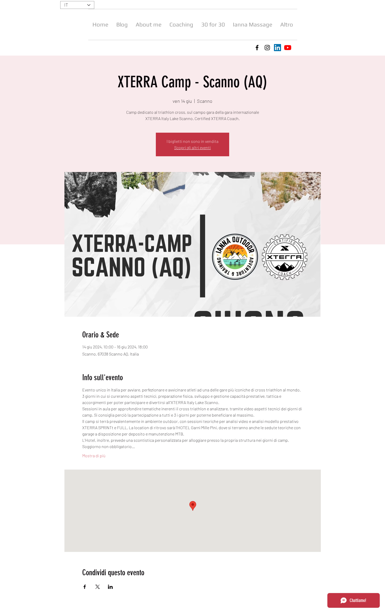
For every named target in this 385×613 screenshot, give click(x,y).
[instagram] (267, 47)
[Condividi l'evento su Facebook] (84, 587)
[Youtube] (287, 47)
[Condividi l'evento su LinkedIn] (110, 587)
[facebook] (257, 47)
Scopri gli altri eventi (192, 147)
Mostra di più (94, 455)
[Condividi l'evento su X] (97, 587)
